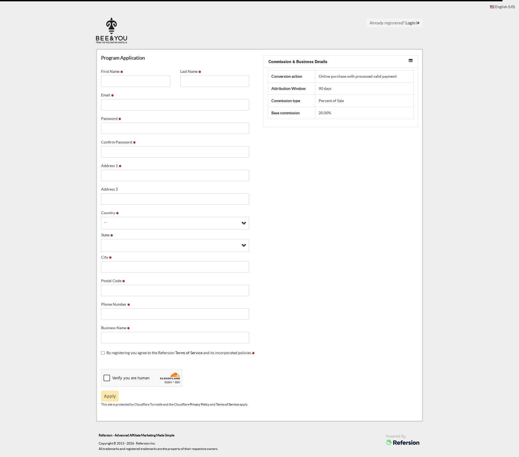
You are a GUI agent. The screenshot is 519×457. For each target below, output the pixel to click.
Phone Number (114, 304)
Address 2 (109, 189)
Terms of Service (188, 353)
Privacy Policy (199, 404)
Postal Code (111, 281)
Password (109, 118)
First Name (110, 71)
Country (108, 213)
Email (106, 95)
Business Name (114, 328)
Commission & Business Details (297, 61)
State (105, 235)
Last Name (189, 71)
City (105, 257)
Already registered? (393, 23)
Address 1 (110, 166)
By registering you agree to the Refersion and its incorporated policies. (179, 353)
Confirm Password (117, 142)
